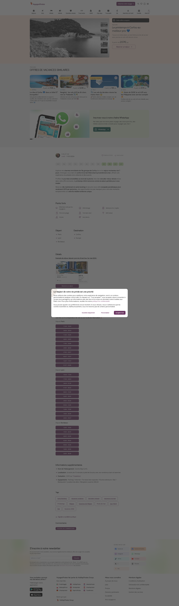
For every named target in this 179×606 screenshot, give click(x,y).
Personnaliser (105, 313)
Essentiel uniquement (88, 313)
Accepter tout (120, 313)
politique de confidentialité (101, 301)
